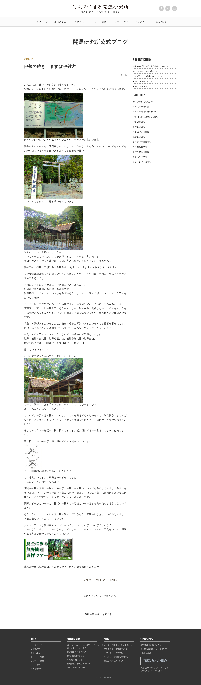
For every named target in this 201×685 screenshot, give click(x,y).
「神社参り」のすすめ (113, 653)
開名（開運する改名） (76, 656)
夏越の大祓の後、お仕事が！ (144, 81)
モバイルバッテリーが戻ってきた (146, 71)
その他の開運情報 (140, 147)
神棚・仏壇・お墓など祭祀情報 (145, 117)
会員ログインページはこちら (100, 596)
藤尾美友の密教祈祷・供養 (78, 663)
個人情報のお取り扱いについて (153, 649)
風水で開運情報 (139, 137)
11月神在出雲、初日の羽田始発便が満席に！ (150, 66)
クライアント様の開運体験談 (144, 112)
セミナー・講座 (120, 21)
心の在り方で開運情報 (142, 142)
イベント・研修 (98, 21)
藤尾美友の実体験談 (141, 107)
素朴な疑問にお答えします (143, 102)
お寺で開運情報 (139, 127)
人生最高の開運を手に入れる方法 (118, 645)
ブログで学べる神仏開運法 (115, 649)
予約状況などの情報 (141, 152)
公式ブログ (161, 21)
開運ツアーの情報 (140, 157)
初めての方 (35, 649)
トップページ (41, 21)
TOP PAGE (100, 580)
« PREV (87, 580)
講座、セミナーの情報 (142, 162)
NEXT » (113, 580)
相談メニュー (61, 21)
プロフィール (142, 21)
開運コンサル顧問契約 (76, 652)
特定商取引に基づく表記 (150, 645)
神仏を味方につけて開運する (116, 657)
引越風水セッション (75, 660)
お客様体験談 (36, 668)
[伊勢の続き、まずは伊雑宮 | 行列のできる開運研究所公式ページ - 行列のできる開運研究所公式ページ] (100, 8)
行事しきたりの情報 (141, 132)
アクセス (79, 21)
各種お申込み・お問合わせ (100, 614)
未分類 (123, 75)
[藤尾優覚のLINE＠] (155, 665)
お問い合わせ (146, 653)
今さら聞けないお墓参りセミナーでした (149, 76)
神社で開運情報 (139, 122)
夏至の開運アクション (142, 86)
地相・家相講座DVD (76, 667)
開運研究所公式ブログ (113, 661)
